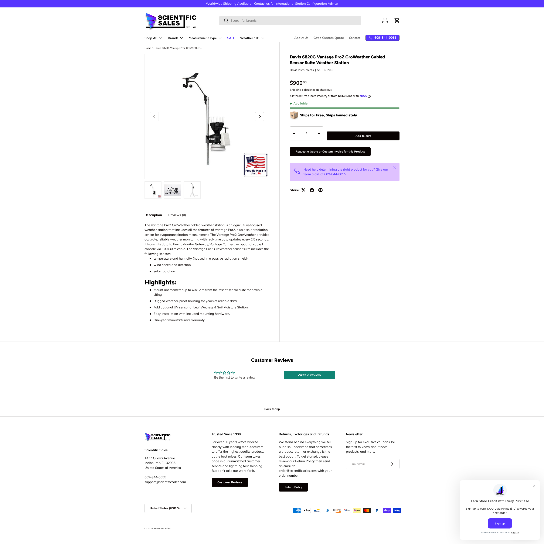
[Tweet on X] (303, 190)
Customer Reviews (229, 482)
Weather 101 (250, 38)
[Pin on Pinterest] (320, 190)
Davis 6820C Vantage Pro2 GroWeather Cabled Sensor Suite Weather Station (179, 48)
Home (147, 48)
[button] (397, 20)
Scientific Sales (162, 528)
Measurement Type (203, 38)
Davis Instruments (302, 70)
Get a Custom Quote (328, 38)
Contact (354, 38)
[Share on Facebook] (312, 190)
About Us (301, 38)
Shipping (295, 89)
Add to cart (363, 135)
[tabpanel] (206, 273)
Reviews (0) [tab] (177, 215)
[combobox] (290, 20)
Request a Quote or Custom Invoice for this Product (330, 151)
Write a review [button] (309, 375)
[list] (207, 116)
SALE (231, 38)
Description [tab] (153, 215)
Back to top (272, 409)
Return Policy (293, 487)
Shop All (150, 38)
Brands (173, 38)
